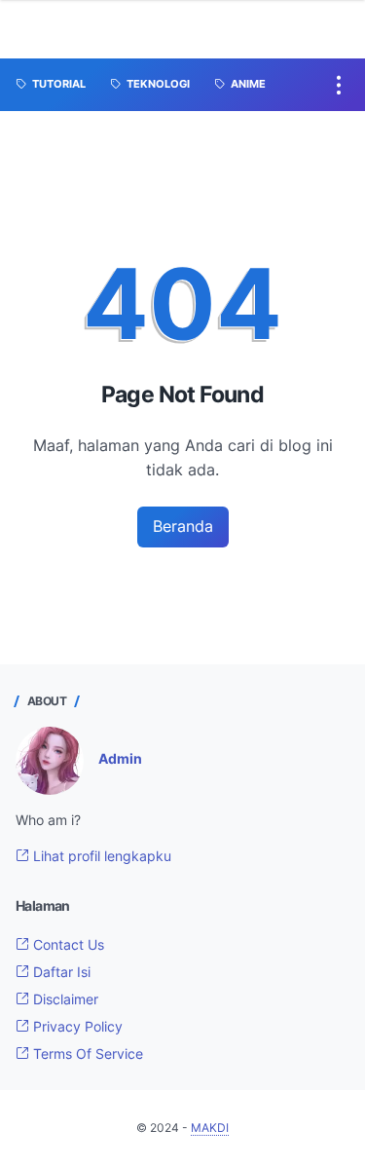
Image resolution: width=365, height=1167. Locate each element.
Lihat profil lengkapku (100, 855)
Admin (120, 758)
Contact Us (66, 944)
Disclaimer (63, 999)
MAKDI (210, 1127)
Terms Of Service (86, 1053)
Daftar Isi (60, 971)
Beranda (183, 526)
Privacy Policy (76, 1026)
